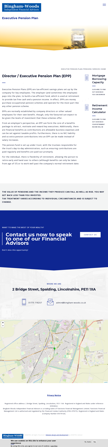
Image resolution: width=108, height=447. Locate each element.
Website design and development (57, 435)
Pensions (87, 69)
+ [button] (3, 322)
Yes (94, 442)
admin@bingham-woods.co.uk (71, 302)
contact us (90, 235)
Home (103, 69)
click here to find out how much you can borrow (99, 92)
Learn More (54, 446)
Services (96, 69)
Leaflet (105, 382)
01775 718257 (35, 302)
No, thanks (88, 442)
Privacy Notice (54, 395)
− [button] (3, 325)
